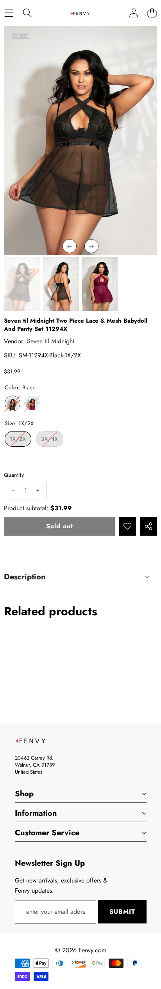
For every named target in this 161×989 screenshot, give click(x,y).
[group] (22, 284)
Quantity (14, 475)
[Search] (27, 13)
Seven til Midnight (50, 341)
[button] (152, 13)
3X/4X (52, 441)
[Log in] (133, 13)
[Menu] (9, 13)
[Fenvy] (80, 13)
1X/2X (20, 441)
